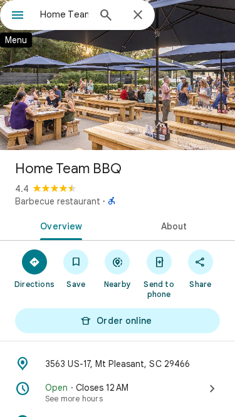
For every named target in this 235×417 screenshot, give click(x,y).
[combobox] (64, 14)
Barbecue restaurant (57, 201)
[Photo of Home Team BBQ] (117, 75)
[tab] (59, 225)
